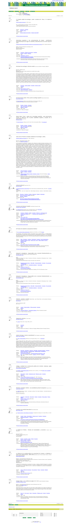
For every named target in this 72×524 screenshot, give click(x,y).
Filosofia (36, 396)
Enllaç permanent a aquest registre (22, 36)
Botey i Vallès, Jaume (19, 410)
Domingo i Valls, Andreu (24, 352)
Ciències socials (37, 85)
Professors (31, 350)
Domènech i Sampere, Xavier (25, 240)
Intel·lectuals (42, 194)
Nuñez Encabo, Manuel (19, 98)
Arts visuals (27, 493)
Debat (21, 239)
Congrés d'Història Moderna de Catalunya (27, 377)
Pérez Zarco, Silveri (19, 119)
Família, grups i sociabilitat (46, 370)
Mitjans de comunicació (29, 52)
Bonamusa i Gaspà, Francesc (25, 473)
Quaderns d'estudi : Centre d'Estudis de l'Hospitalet (25, 412)
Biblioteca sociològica (24, 141)
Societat (22, 416)
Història (32, 438)
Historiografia (34, 239)
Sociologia (26, 29)
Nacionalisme (43, 351)
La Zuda (18, 321)
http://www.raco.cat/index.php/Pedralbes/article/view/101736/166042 (32, 378)
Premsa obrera (44, 396)
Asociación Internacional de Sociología (27, 56)
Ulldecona (22, 107)
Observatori (40, 209)
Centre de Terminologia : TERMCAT (26, 89)
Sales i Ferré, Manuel (24, 106)
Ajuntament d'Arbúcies (24, 310)
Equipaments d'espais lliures (25, 263)
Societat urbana (23, 286)
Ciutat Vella (22, 287)
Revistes (22, 438)
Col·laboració (44, 122)
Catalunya (21, 30)
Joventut (22, 307)
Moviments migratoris (41, 350)
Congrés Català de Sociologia (20, 22)
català (63, 0)
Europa (22, 494)
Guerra (31, 493)
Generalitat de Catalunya (33, 310)
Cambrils (25, 53)
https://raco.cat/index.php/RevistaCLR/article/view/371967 (29, 198)
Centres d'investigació (24, 351)
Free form (61, 509)
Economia (36, 438)
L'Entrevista (42, 338)
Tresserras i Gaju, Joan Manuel (21, 207)
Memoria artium (24, 485)
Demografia (35, 350)
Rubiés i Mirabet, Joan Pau (43, 240)
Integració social (35, 416)
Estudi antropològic (38, 263)
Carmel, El (34, 354)
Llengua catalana (27, 85)
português (53, 0)
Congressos (22, 29)
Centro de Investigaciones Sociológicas (27, 57)
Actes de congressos (24, 170)
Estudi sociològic (27, 307)
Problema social (39, 493)
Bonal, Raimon (18, 300)
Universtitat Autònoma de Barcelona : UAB (38, 353)
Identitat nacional (38, 351)
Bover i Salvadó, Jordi (24, 88)
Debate (43, 232)
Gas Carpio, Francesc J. (19, 319)
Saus (21, 354)
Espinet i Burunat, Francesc (20, 456)
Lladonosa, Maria (23, 241)
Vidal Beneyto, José (24, 55)
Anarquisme (22, 396)
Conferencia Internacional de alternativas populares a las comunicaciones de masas (29, 44)
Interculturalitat (29, 416)
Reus (25, 30)
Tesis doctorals (48, 263)
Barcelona (29, 53)
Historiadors (25, 239)
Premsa (39, 469)
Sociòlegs (25, 105)
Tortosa (22, 326)
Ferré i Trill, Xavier (19, 186)
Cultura (25, 416)
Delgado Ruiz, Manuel (24, 267)
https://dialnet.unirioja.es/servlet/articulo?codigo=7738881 (30, 244)
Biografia (22, 105)
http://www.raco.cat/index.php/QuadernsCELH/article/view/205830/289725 (33, 419)
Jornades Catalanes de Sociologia (21, 138)
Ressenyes (22, 194)
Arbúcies (22, 308)
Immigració (44, 416)
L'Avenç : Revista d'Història (21, 338)
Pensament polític (31, 351)
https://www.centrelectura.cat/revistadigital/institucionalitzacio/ (30, 199)
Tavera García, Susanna (19, 388)
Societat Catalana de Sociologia (25, 32)
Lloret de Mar (40, 287)
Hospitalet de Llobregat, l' (33, 287)
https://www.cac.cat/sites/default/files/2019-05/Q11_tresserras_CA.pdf (32, 219)
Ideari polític (32, 396)
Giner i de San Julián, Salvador (25, 195)
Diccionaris (22, 85)
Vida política (34, 493)
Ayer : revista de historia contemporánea (23, 232)
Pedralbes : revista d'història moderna (23, 370)
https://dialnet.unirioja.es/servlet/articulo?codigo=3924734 (30, 218)
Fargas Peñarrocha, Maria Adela (21, 368)
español (57, 0)
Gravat (22, 493)
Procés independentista (44, 239)
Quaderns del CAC (20, 209)
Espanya (22, 53)
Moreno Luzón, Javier (34, 240)
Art (23, 493)
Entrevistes (34, 194)
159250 (18, 391)
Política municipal (33, 307)
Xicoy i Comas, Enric (24, 217)
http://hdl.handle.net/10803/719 (26, 268)
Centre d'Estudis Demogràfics (25, 353)
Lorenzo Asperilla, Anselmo (25, 398)
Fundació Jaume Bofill (34, 32)
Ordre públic (32, 263)
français (60, 0)
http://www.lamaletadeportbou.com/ (26, 442)
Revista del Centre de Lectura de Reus (23, 188)
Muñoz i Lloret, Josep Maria (20, 336)
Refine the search (26, 14)
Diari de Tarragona (20, 101)
